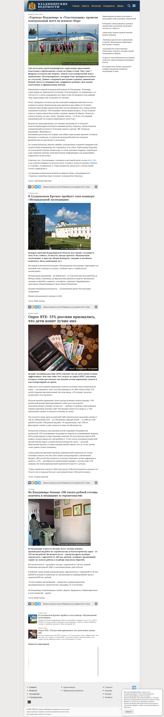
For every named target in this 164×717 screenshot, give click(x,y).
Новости (85, 6)
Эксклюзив (96, 6)
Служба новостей (41, 477)
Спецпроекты (109, 6)
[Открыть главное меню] (134, 7)
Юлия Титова (39, 301)
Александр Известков (42, 181)
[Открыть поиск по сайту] (129, 7)
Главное (75, 6)
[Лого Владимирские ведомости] (47, 6)
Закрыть (129, 712)
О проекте (108, 687)
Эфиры (120, 6)
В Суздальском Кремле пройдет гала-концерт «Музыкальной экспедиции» (67, 616)
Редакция (108, 690)
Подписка (108, 697)
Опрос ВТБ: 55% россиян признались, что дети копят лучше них (66, 631)
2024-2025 (92, 160)
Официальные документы (73, 690)
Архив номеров (69, 687)
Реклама (108, 694)
